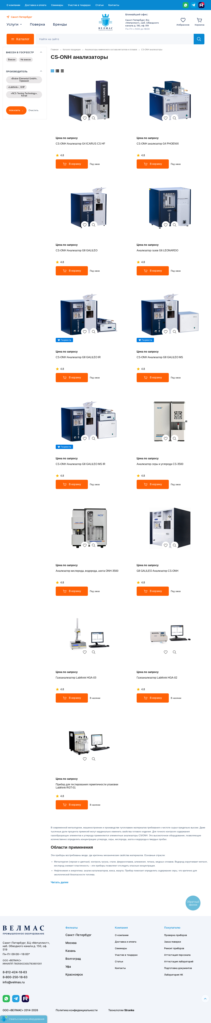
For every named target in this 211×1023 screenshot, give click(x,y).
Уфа (68, 966)
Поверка (37, 24)
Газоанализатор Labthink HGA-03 (76, 677)
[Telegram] (193, 5)
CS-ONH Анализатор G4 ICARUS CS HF (80, 143)
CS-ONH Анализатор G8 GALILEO (76, 250)
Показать (14, 110)
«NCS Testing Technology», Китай (24, 94)
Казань (70, 950)
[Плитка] (52, 71)
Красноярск (74, 974)
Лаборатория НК (173, 974)
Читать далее (59, 882)
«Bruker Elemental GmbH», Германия (24, 79)
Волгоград (73, 958)
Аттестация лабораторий (178, 961)
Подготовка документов (178, 968)
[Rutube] (201, 5)
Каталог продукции (72, 49)
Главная (55, 49)
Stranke (129, 1010)
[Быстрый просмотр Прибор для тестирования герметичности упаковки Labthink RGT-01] (93, 759)
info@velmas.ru (14, 982)
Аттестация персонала (177, 954)
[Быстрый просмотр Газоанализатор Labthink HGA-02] (174, 652)
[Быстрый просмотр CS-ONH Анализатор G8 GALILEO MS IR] (93, 438)
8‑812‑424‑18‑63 (15, 972)
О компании (13, 5)
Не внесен (26, 59)
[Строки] (62, 71)
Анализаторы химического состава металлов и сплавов (111, 49)
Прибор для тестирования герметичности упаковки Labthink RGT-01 (87, 786)
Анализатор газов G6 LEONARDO (157, 250)
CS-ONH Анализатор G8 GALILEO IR (78, 357)
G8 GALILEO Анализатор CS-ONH (157, 570)
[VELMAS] (106, 22)
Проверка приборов (175, 935)
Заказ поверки (172, 941)
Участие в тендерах (79, 5)
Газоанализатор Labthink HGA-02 (157, 677)
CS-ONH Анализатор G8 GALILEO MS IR (80, 464)
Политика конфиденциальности (77, 1010)
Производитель (17, 71)
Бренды (60, 24)
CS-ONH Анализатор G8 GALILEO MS (160, 357)
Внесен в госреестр (20, 52)
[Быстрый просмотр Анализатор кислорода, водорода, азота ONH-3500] (93, 545)
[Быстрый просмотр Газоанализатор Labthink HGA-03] (93, 652)
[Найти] (199, 39)
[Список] (57, 71)
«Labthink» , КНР (16, 87)
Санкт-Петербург (78, 935)
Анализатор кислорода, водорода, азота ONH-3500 (87, 570)
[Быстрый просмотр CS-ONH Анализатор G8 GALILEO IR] (93, 332)
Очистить (33, 110)
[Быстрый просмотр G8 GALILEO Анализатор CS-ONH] (174, 545)
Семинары (57, 5)
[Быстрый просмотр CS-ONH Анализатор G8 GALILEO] (93, 225)
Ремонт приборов (174, 948)
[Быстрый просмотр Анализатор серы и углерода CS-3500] (174, 438)
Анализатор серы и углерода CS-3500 (160, 464)
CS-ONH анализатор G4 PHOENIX (158, 143)
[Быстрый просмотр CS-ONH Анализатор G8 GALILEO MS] (174, 332)
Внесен (11, 59)
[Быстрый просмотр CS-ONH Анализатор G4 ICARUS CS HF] (93, 118)
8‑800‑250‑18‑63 (15, 977)
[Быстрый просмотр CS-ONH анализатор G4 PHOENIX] (174, 118)
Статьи (99, 5)
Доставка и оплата (35, 5)
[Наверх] (205, 998)
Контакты (113, 5)
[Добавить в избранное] (85, 118)
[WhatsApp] (186, 5)
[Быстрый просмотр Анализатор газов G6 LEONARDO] (174, 225)
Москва (70, 943)
